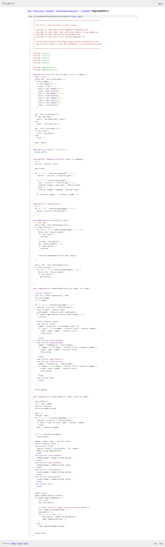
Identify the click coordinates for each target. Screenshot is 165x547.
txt (155, 543)
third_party (38, 11)
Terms (26, 543)
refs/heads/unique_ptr (67, 11)
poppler (50, 11)
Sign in (160, 3)
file (73, 16)
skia (29, 11)
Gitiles (13, 543)
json (161, 543)
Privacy (19, 543)
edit (80, 16)
